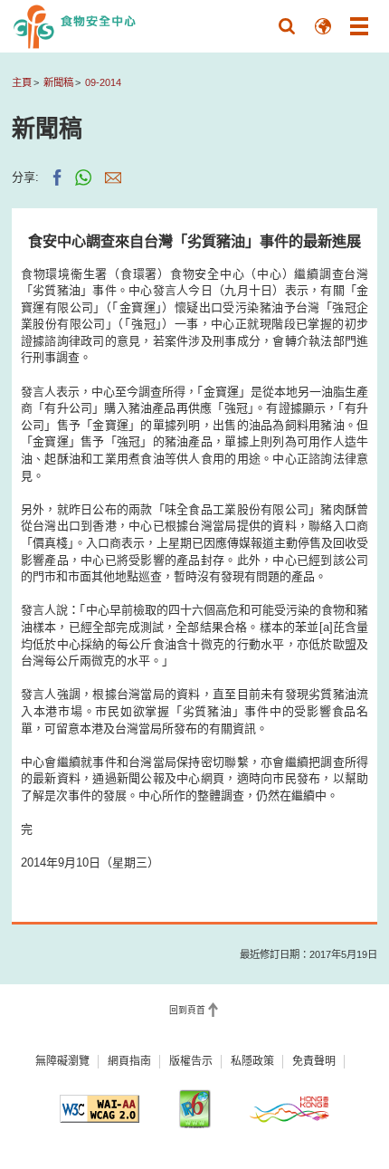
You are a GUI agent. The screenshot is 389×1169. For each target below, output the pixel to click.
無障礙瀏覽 (62, 1061)
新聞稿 (58, 82)
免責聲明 (314, 1061)
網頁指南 (129, 1061)
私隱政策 (252, 1061)
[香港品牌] (289, 1108)
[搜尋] (287, 26)
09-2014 (103, 82)
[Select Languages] (323, 26)
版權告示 (191, 1061)
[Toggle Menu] (359, 26)
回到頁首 (187, 1010)
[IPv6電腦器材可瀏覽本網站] (194, 1108)
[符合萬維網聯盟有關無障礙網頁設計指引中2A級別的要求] (99, 1109)
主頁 (22, 82)
